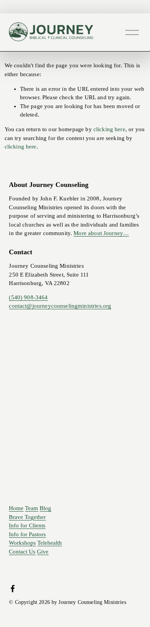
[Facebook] (13, 588)
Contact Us (22, 552)
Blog (45, 508)
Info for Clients (27, 526)
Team (31, 508)
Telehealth (49, 543)
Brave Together (27, 517)
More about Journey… (101, 233)
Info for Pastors (27, 534)
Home (16, 508)
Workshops (22, 543)
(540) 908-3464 (28, 297)
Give (42, 552)
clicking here (109, 129)
